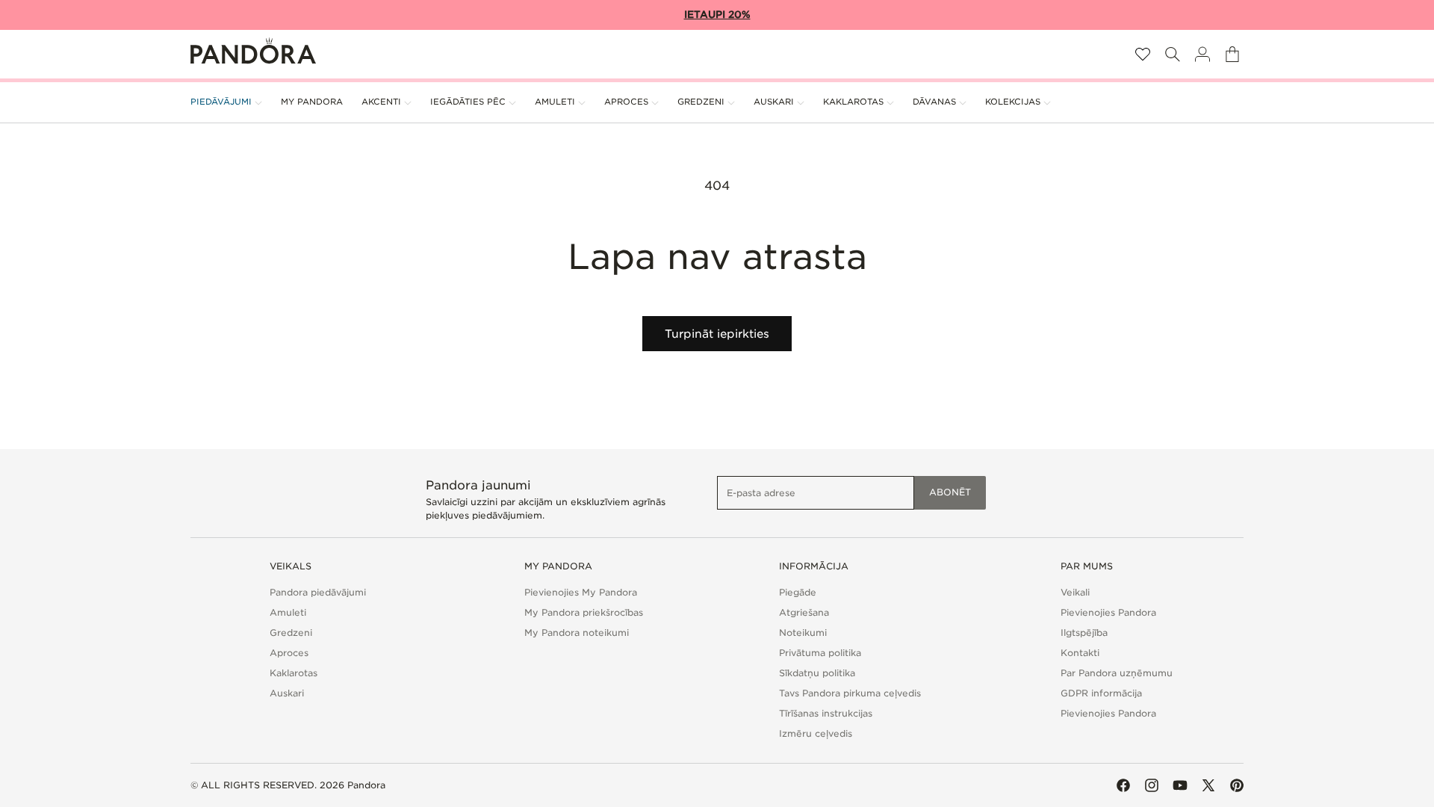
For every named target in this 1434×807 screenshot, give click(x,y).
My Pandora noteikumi (576, 632)
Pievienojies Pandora (1108, 612)
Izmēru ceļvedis (815, 733)
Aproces (289, 652)
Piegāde (797, 592)
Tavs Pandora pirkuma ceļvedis (850, 693)
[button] (1172, 54)
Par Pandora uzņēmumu (1117, 672)
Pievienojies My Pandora (580, 592)
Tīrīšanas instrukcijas (825, 713)
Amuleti (288, 612)
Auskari (287, 693)
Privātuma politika (820, 652)
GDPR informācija (1101, 693)
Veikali (1075, 592)
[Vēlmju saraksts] (1143, 54)
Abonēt (950, 492)
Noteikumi (803, 632)
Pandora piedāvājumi (318, 592)
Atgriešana (804, 612)
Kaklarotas (293, 672)
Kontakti (1080, 652)
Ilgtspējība (1084, 632)
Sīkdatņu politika (817, 672)
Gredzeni (291, 632)
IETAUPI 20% (717, 14)
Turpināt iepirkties (717, 334)
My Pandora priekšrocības (583, 612)
